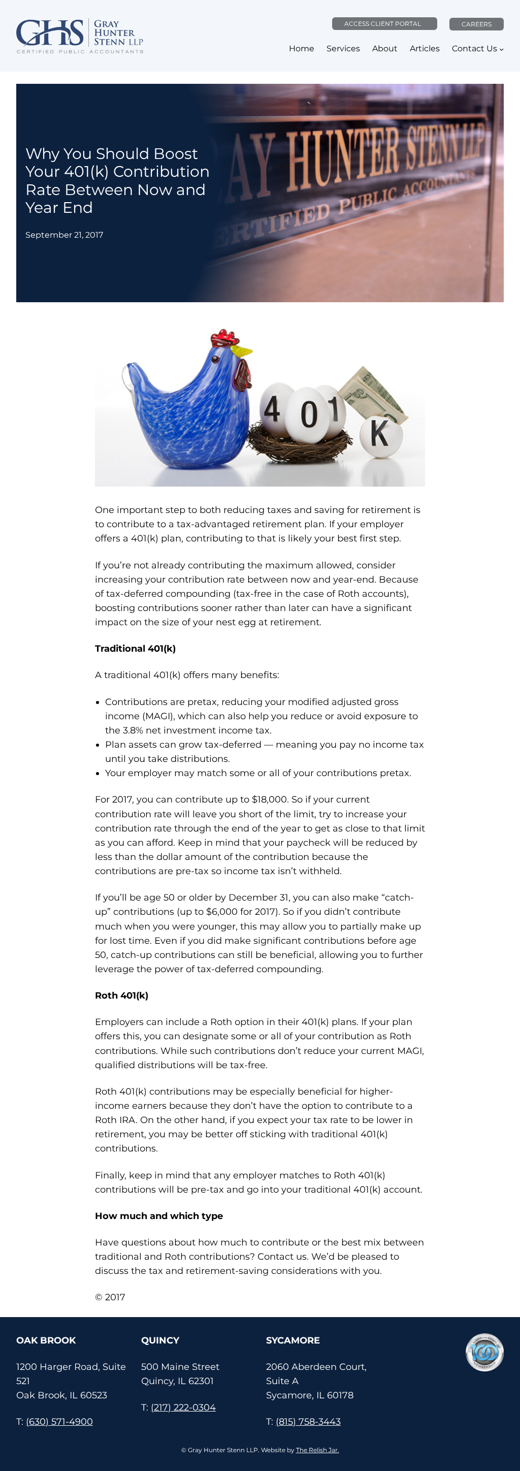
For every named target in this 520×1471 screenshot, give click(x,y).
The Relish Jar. (317, 1450)
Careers (477, 24)
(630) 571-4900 (59, 1421)
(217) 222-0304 (183, 1407)
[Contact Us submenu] (501, 49)
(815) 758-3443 (308, 1421)
